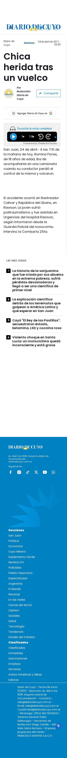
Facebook (10, 472)
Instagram (19, 472)
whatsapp (53, 472)
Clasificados (16, 648)
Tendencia (15, 632)
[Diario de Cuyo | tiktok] (56, 27)
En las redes (16, 600)
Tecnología (16, 626)
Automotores (17, 658)
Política (13, 541)
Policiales (14, 568)
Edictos (13, 680)
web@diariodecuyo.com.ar (34, 702)
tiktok (28, 472)
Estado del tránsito (21, 637)
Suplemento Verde (21, 557)
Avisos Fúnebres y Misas (25, 674)
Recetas (14, 594)
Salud (12, 621)
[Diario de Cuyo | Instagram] (41, 27)
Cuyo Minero (17, 552)
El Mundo (14, 589)
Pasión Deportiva (20, 573)
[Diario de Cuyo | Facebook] (33, 27)
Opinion (13, 610)
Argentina (15, 584)
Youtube (45, 472)
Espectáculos (17, 578)
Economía (15, 546)
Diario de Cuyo (9, 43)
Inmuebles (15, 653)
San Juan (14, 535)
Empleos (14, 664)
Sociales (14, 616)
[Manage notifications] (58, 726)
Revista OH (16, 562)
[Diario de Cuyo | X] (48, 27)
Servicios (14, 669)
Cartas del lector (20, 605)
